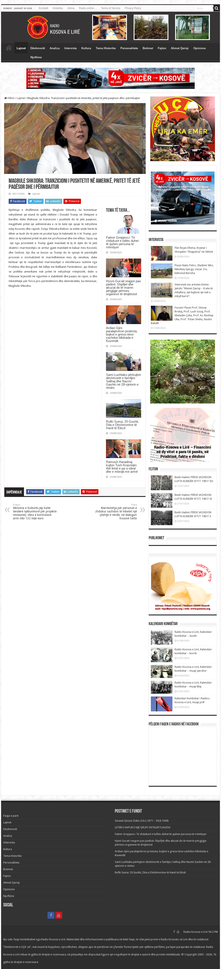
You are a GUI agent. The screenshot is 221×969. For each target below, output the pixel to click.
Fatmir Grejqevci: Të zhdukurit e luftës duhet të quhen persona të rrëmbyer (122, 242)
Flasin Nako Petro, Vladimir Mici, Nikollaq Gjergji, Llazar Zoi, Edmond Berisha (194, 269)
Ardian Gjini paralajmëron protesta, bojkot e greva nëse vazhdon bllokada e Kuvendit (121, 334)
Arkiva (71, 8)
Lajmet (21, 48)
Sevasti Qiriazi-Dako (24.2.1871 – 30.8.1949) (142, 820)
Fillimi (10, 98)
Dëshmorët (37, 48)
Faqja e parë (8, 47)
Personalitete (129, 48)
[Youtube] (58, 915)
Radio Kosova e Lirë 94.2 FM (200, 931)
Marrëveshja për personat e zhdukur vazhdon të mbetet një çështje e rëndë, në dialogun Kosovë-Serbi (116, 511)
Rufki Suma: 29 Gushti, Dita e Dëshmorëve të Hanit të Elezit (122, 425)
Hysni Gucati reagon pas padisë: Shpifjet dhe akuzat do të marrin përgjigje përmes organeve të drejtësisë (123, 287)
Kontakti (43, 8)
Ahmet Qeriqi (180, 48)
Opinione (199, 48)
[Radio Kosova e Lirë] (110, 27)
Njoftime (36, 57)
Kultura (86, 48)
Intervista (70, 48)
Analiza (55, 48)
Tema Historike (106, 48)
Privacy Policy (133, 8)
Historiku (58, 8)
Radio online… (88, 8)
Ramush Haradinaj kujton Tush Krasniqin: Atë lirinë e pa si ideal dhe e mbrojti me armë (122, 466)
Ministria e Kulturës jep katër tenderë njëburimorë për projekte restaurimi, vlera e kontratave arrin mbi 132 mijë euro (35, 511)
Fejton (162, 48)
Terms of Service (110, 8)
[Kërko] (216, 8)
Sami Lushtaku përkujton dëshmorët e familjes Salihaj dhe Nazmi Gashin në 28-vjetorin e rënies (123, 381)
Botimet (148, 48)
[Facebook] (50, 915)
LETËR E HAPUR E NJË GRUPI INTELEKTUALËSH (142, 827)
